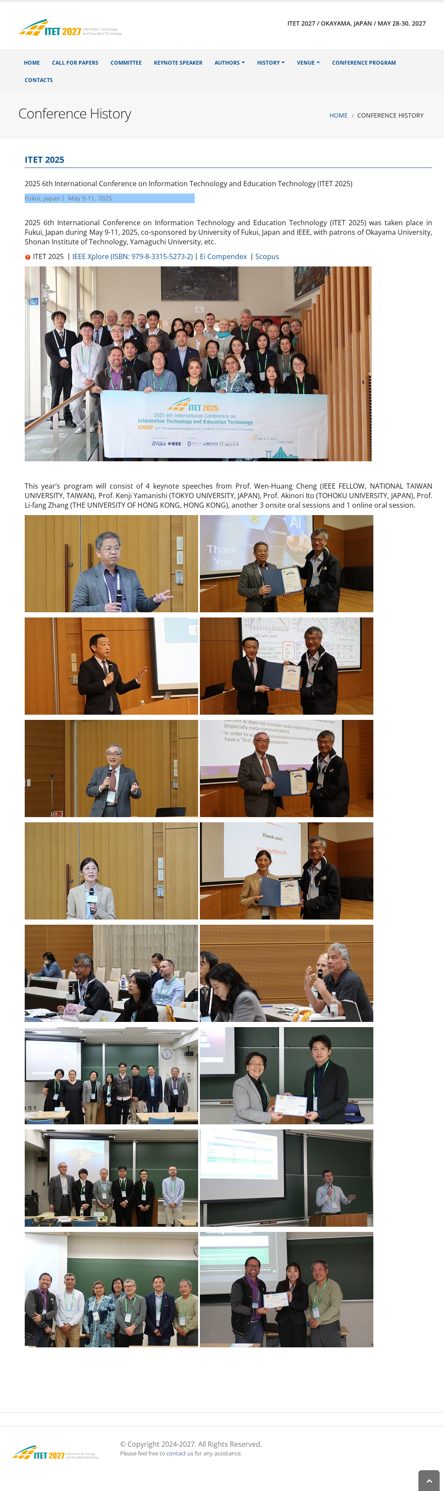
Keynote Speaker (178, 62)
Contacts (39, 80)
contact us (179, 1453)
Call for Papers (75, 62)
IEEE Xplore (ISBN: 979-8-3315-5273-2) (132, 256)
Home (32, 62)
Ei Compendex (223, 256)
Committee (126, 62)
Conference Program (364, 62)
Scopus (267, 256)
